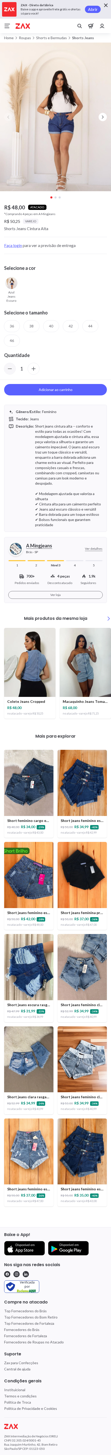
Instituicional (14, 1390)
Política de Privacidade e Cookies (30, 1408)
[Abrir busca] (79, 26)
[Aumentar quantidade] (33, 368)
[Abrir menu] (7, 26)
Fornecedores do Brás (21, 1329)
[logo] (55, 1426)
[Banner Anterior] (8, 117)
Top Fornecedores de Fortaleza (29, 1323)
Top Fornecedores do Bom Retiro (31, 1317)
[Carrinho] (91, 26)
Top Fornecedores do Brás (25, 1311)
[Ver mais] (108, 618)
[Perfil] (102, 26)
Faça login (13, 245)
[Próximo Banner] (103, 117)
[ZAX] (22, 26)
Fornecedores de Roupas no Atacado (34, 1342)
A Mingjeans (39, 545)
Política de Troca (17, 1402)
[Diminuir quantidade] (9, 368)
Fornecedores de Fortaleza (25, 1336)
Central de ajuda (17, 1369)
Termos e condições (20, 1396)
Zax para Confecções (21, 1363)
